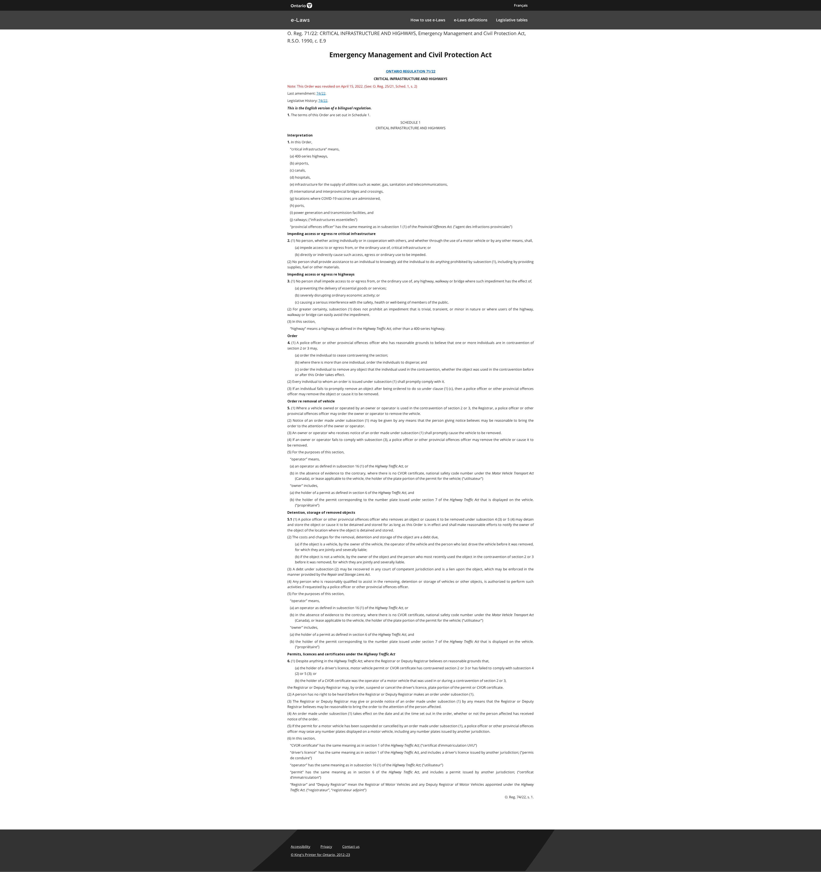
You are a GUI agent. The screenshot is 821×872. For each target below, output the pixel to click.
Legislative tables (512, 19)
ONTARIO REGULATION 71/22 (410, 71)
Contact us (351, 846)
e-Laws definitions (470, 19)
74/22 (320, 93)
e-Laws (300, 20)
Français (521, 5)
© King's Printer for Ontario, (320, 854)
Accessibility (300, 846)
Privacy (326, 846)
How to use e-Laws (427, 19)
